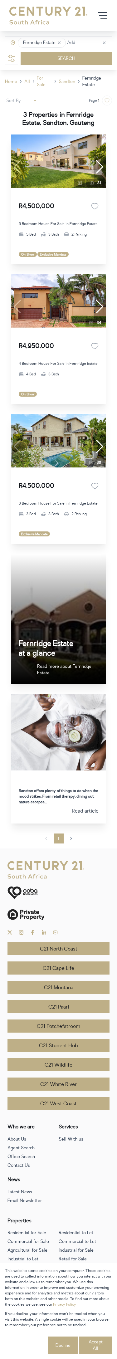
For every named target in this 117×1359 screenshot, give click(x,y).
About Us (16, 1139)
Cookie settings (26, 1345)
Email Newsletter (24, 1201)
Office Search (21, 1157)
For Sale (41, 81)
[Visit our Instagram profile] (21, 932)
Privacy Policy (64, 1304)
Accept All (96, 1345)
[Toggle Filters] (11, 58)
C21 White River (58, 1084)
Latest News (19, 1192)
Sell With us (71, 1139)
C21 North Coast (58, 949)
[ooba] (58, 892)
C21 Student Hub (58, 1045)
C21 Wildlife (58, 1065)
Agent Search (21, 1148)
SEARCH (66, 58)
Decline (63, 1345)
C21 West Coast (58, 1103)
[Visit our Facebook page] (32, 932)
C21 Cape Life (58, 968)
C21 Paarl (58, 1007)
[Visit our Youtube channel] (55, 932)
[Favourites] (95, 206)
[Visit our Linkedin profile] (44, 932)
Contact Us (18, 1165)
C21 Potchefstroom (58, 1026)
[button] (59, 42)
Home (11, 82)
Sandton (67, 82)
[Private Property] (58, 914)
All (27, 82)
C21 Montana (58, 987)
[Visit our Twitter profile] (9, 932)
